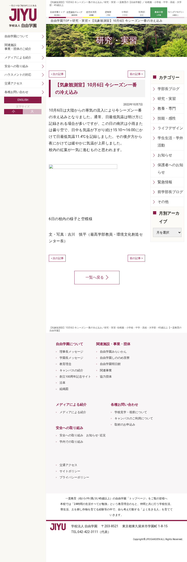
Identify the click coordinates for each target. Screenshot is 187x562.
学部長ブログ (168, 89)
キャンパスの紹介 (71, 370)
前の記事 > (136, 74)
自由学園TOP (60, 20)
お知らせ (165, 155)
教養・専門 (167, 108)
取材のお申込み (124, 424)
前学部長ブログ (170, 192)
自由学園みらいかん (113, 351)
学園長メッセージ (71, 358)
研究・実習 (80, 20)
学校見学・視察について (130, 412)
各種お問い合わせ (16, 92)
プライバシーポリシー (74, 477)
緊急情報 (165, 182)
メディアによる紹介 (73, 412)
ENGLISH (23, 99)
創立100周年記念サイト (75, 376)
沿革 (62, 382)
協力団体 (106, 376)
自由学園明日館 (110, 364)
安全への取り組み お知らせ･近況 (83, 435)
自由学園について (16, 36)
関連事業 (106, 370)
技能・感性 (167, 118)
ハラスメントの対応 (18, 74)
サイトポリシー (70, 471)
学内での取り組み (71, 441)
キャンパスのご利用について (133, 418)
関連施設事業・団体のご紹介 (18, 47)
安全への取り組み (16, 66)
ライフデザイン (170, 128)
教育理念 (65, 364)
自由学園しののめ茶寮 (115, 358)
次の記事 (58, 74)
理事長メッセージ (71, 351)
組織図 (64, 389)
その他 (163, 202)
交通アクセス (68, 465)
